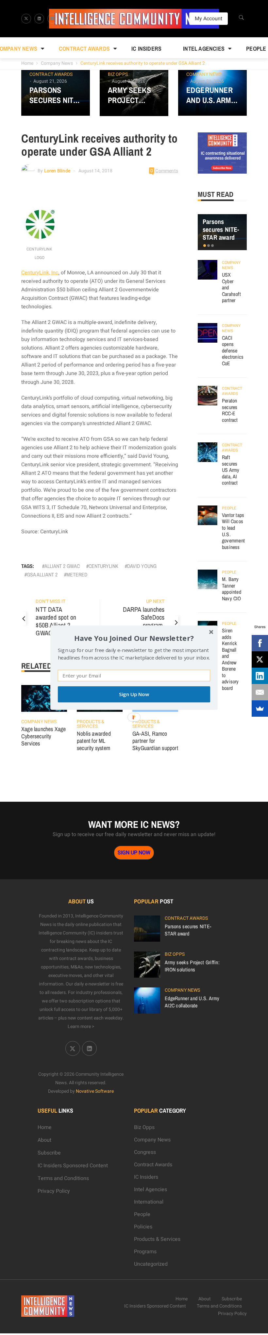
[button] (134, 638)
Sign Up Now (134, 694)
